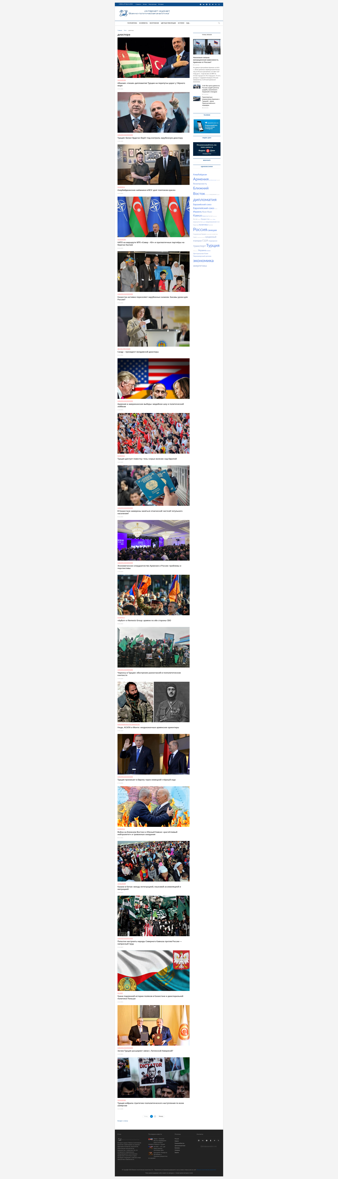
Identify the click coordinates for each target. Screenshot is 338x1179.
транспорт (199, 246)
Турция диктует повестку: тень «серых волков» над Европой (147, 458)
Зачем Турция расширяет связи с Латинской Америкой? (145, 1050)
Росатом (210, 225)
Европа (177, 1152)
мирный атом (198, 222)
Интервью (161, 4)
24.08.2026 (196, 65)
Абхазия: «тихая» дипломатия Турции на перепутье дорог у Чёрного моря (151, 84)
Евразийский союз (202, 204)
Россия (200, 230)
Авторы (145, 4)
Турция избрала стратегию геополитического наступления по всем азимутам (151, 1104)
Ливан (211, 219)
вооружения (212, 194)
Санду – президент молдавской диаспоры (138, 351)
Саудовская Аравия (199, 234)
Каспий (210, 216)
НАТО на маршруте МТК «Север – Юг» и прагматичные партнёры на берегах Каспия (151, 243)
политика (203, 225)
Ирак (204, 212)
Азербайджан (200, 175)
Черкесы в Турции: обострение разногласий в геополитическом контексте (149, 673)
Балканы (177, 1148)
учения (208, 250)
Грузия (218, 194)
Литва (214, 219)
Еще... (188, 23)
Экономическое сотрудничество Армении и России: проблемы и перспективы (149, 566)
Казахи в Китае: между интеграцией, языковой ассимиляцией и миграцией (149, 887)
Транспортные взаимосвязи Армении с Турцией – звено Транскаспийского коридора (211, 101)
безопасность (200, 184)
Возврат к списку (123, 1121)
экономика (203, 261)
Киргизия (215, 216)
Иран (209, 212)
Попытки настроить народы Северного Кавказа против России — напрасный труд (150, 942)
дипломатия (205, 200)
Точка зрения (122, 883)
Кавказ (197, 215)
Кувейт (199, 219)
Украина (202, 250)
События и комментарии (125, 134)
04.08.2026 (205, 107)
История (181, 23)
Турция (213, 246)
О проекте (138, 4)
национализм (211, 222)
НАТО (204, 222)
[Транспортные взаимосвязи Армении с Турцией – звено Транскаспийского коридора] (196, 98)
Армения (201, 179)
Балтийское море (212, 180)
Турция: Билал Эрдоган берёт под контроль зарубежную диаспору (150, 137)
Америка (177, 1150)
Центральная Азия (200, 253)
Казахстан (205, 216)
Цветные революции (168, 23)
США (205, 240)
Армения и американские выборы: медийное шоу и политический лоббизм (151, 405)
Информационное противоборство (129, 724)
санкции (212, 230)
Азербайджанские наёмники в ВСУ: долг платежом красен (146, 190)
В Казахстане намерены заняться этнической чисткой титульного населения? (150, 512)
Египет (216, 208)
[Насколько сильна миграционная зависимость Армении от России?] (206, 46)
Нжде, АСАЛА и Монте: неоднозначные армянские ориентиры (148, 727)
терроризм (212, 241)
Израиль (197, 212)
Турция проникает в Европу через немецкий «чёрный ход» (147, 779)
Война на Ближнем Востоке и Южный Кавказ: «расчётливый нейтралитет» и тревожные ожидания (147, 833)
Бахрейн (218, 180)
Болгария (207, 194)
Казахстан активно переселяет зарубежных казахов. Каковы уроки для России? (153, 298)
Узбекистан (195, 250)
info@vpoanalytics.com (209, 1146)
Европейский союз (203, 208)
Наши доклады (153, 4)
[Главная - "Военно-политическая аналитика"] (144, 9)
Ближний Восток (179, 1143)
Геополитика (132, 23)
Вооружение (154, 23)
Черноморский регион (202, 256)
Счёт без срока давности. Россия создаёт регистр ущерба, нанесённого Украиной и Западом (211, 89)
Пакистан (195, 225)
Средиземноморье (201, 237)
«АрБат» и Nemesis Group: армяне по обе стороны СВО (144, 620)
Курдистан (205, 219)
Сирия (195, 237)
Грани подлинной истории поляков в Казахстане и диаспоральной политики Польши (150, 997)
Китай (195, 219)
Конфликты (143, 23)
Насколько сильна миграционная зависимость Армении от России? (205, 59)
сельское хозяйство (212, 234)
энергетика (200, 266)
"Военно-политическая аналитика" (206, 1169)
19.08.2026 (205, 94)
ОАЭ (218, 222)
